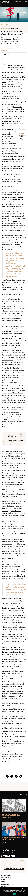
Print (2, 58)
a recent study (11, 521)
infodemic (15, 77)
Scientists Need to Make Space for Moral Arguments (14, 838)
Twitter (8, 851)
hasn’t (20, 576)
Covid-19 (13, 468)
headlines (5, 569)
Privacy (3, 881)
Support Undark (6, 875)
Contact (4, 879)
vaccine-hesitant (17, 489)
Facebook (4, 851)
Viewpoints (4, 24)
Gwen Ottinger (7, 841)
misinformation (15, 601)
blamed (4, 470)
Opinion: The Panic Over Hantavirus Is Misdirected (11, 815)
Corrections (5, 884)
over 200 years (17, 355)
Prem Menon (7, 817)
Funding (3, 886)
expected (15, 691)
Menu (17, 1)
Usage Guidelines (6, 877)
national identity (16, 511)
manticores (5, 353)
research (15, 576)
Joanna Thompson (8, 48)
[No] (26, 891)
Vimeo (13, 851)
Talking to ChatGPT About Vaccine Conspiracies (22, 138)
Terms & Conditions (7, 882)
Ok (14, 893)
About (25, 1)
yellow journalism (7, 360)
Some (15, 221)
